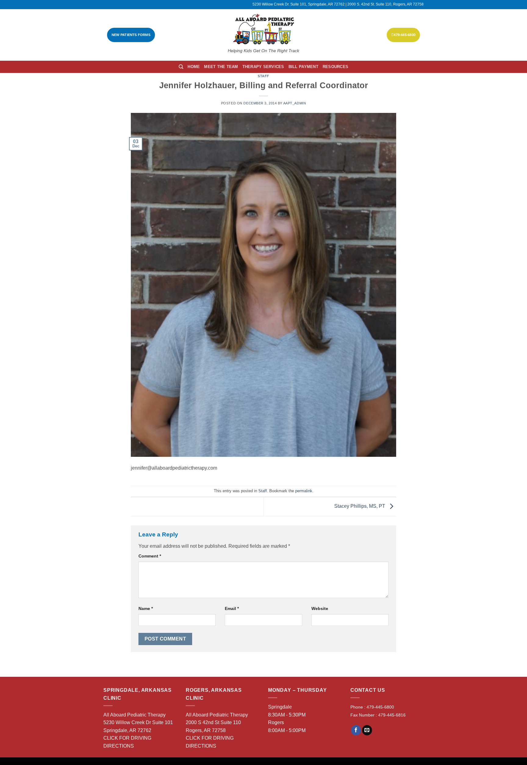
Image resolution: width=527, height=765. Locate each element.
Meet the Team (221, 66)
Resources (335, 66)
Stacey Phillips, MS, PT (360, 506)
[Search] (181, 67)
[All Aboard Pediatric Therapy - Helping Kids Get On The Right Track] (263, 29)
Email (232, 608)
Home (194, 66)
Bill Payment (303, 66)
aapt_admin (294, 103)
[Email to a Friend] (367, 730)
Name (145, 608)
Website (319, 608)
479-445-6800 (404, 35)
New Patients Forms (131, 35)
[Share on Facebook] (356, 730)
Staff (263, 76)
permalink (303, 491)
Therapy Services (263, 66)
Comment (149, 556)
